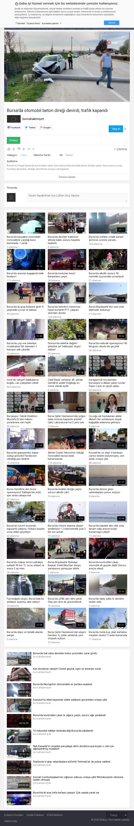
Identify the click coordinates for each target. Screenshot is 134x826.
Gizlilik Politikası (35, 815)
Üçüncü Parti (33, 23)
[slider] (67, 92)
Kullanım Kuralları (13, 815)
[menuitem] (117, 98)
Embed (13, 140)
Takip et (115, 128)
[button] (15, 97)
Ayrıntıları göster (50, 23)
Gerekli (21, 23)
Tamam (111, 23)
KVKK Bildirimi (54, 815)
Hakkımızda (10, 821)
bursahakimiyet (33, 119)
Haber (23, 155)
